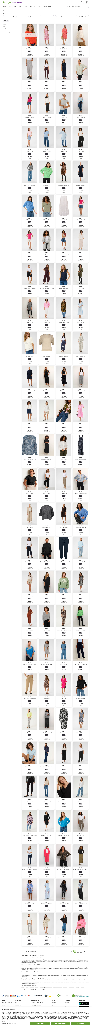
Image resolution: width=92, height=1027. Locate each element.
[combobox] (78, 6)
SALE (4, 34)
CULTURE (43, 989)
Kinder (53, 1005)
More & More (24, 989)
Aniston (77, 987)
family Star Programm (7, 1002)
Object (22, 987)
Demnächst (67, 1004)
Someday (32, 987)
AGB (16, 1002)
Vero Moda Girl (48, 987)
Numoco (37, 989)
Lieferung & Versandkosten (37, 1002)
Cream (36, 987)
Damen (4, 28)
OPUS (82, 987)
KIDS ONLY (31, 989)
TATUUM (42, 987)
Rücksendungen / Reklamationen (38, 1004)
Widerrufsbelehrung (19, 1004)
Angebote (54, 1002)
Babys (53, 1004)
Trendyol (65, 987)
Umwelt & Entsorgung (36, 1005)
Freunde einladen (5, 1004)
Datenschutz (18, 1005)
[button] (87, 2)
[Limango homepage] (7, 2)
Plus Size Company (57, 987)
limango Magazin (5, 1005)
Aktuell (67, 1002)
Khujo (27, 987)
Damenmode (71, 987)
